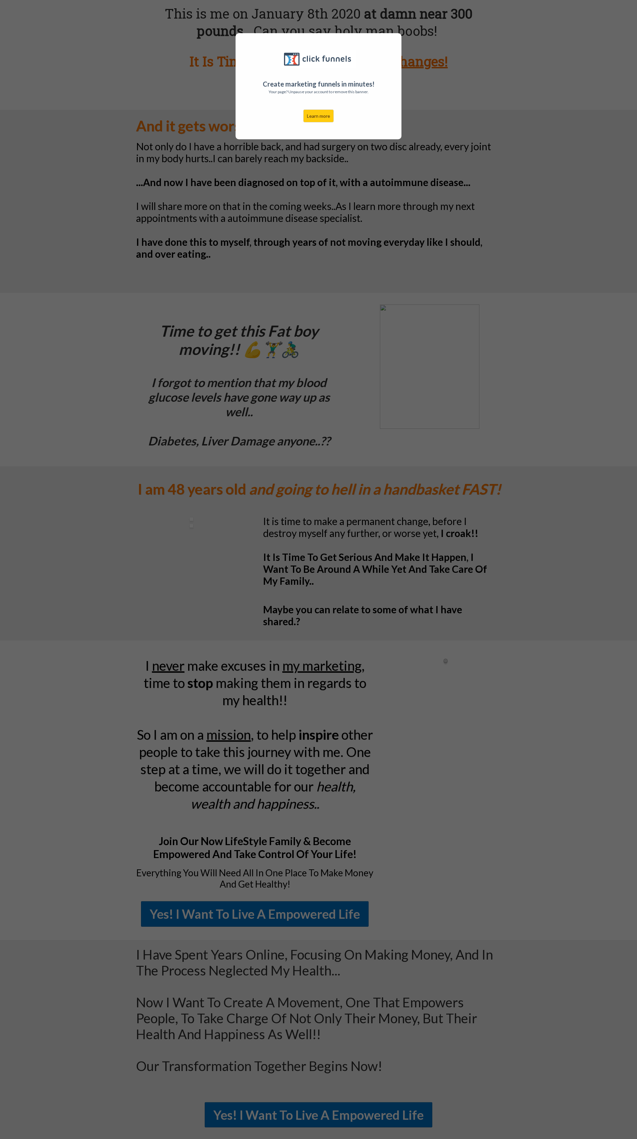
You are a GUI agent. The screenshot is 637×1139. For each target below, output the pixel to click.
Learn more (318, 116)
